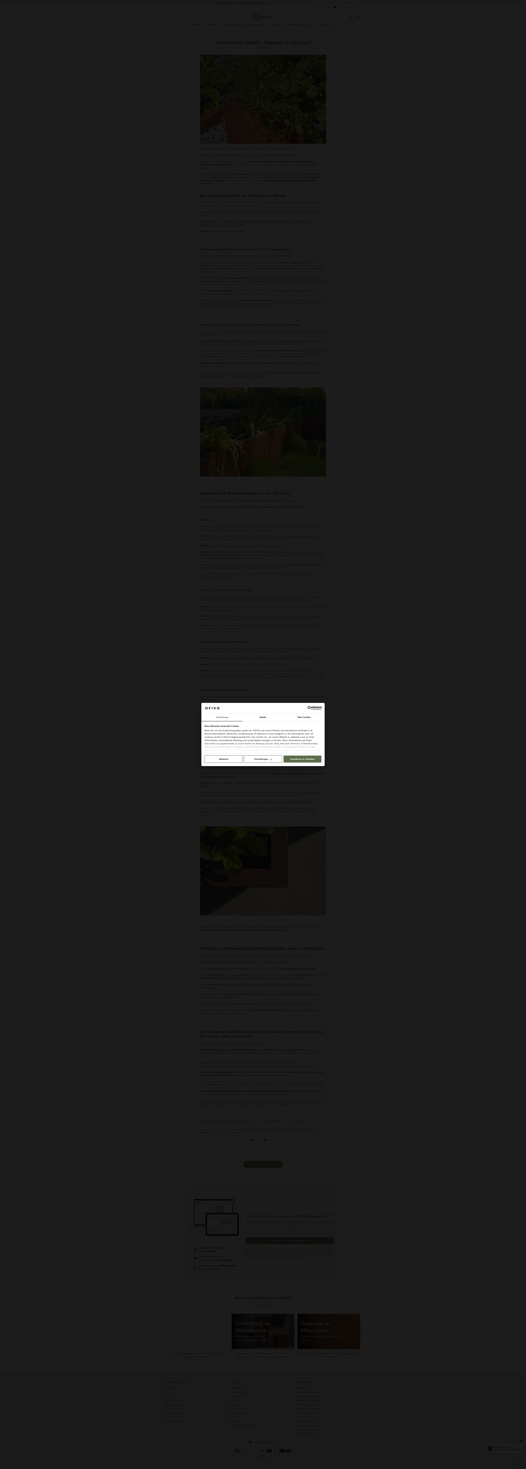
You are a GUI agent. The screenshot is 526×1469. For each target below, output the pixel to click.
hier (216, 750)
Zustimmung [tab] (222, 717)
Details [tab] (263, 717)
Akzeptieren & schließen (302, 759)
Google (269, 743)
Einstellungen (261, 759)
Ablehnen (223, 759)
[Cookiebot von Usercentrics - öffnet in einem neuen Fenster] (310, 708)
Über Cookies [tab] (304, 717)
